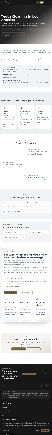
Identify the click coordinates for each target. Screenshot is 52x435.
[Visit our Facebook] (45, 385)
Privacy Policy (6, 430)
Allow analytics (45, 430)
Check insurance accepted (13, 286)
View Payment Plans (10, 292)
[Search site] (45, 2)
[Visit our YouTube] (48, 385)
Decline (37, 430)
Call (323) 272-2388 (33, 348)
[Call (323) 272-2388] (37, 2)
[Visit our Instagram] (41, 385)
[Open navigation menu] (49, 2)
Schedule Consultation (25, 292)
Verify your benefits (13, 396)
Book (41, 2)
